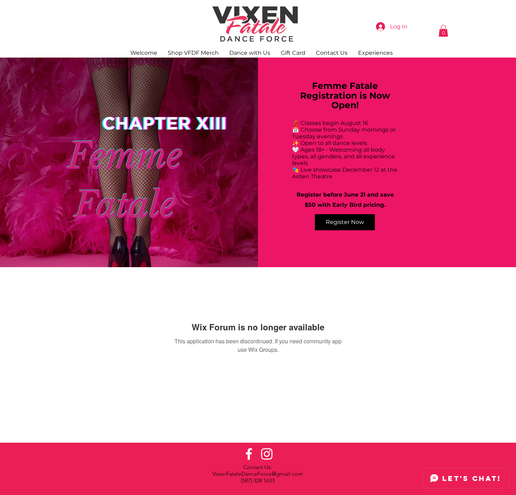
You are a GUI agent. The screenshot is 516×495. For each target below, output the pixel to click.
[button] (443, 31)
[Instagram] (266, 454)
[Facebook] (249, 454)
